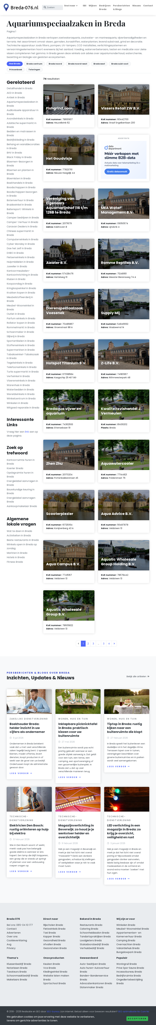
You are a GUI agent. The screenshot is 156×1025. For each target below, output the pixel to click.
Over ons (12, 936)
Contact (148, 5)
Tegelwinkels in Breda (19, 362)
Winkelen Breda (125, 925)
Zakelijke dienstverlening (29, 718)
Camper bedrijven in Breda (23, 217)
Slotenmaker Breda (91, 987)
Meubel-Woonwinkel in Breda (20, 307)
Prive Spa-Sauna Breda (130, 968)
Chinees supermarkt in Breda (20, 233)
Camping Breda (125, 940)
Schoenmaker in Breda (20, 332)
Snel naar (69, 5)
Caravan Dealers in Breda (22, 226)
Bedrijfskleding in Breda (20, 140)
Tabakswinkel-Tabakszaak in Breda (23, 356)
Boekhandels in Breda (19, 183)
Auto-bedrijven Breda (93, 964)
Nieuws (136, 5)
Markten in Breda (17, 553)
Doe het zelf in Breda (19, 248)
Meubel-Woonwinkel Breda (132, 929)
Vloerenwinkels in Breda (21, 380)
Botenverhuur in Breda (20, 200)
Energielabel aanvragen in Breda (22, 483)
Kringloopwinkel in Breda (21, 288)
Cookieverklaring (17, 940)
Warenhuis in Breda (18, 385)
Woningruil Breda (126, 964)
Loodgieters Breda (91, 940)
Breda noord (55, 63)
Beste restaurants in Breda (23, 540)
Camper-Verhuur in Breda (22, 222)
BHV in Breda (14, 152)
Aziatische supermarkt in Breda (21, 125)
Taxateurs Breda (17, 971)
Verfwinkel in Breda (18, 376)
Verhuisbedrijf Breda (92, 948)
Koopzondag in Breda (19, 283)
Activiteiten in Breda (19, 535)
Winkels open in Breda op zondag (22, 546)
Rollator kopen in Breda (21, 323)
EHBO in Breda (15, 253)
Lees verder (19, 773)
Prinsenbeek (15, 69)
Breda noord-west (77, 63)
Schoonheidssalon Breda (94, 932)
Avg (9, 944)
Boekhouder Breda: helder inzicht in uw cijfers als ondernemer (27, 728)
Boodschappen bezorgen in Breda (22, 194)
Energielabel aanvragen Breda (21, 500)
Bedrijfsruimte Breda (128, 975)
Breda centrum (34, 63)
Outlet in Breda (16, 314)
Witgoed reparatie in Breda (23, 407)
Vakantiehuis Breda (127, 948)
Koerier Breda (15, 468)
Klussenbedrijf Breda (19, 964)
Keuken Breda (51, 964)
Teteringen (34, 69)
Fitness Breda (15, 562)
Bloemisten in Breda (18, 178)
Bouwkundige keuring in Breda (20, 491)
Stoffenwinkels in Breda (21, 345)
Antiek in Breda (16, 97)
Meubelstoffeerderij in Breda (20, 299)
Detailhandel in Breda (19, 88)
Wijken (93, 5)
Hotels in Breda (16, 557)
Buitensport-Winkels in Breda (20, 211)
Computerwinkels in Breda (22, 239)
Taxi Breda (49, 932)
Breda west (99, 63)
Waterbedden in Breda (20, 389)
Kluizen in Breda (16, 279)
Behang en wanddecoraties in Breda (23, 146)
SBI (84, 5)
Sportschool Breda (54, 983)
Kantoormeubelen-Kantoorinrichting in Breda (22, 272)
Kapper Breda (51, 936)
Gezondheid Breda (54, 940)
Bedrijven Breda (105, 7)
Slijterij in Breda (16, 336)
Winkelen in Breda (17, 403)
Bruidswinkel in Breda (19, 204)
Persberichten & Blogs (121, 7)
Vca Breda (49, 968)
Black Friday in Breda (19, 157)
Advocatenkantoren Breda (96, 983)
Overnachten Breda (128, 944)
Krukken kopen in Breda (21, 292)
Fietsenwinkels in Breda (20, 257)
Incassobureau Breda (129, 971)
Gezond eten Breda (55, 948)
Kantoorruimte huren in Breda (21, 462)
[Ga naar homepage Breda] (20, 7)
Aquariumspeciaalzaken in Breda (22, 104)
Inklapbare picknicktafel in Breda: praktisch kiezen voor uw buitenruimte (77, 730)
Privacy (11, 948)
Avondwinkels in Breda (20, 118)
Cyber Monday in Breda (21, 244)
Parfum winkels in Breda (21, 318)
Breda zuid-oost (119, 63)
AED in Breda (14, 93)
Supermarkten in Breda (21, 350)
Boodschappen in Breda (21, 187)
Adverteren (14, 932)
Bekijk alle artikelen (136, 676)
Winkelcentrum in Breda (21, 398)
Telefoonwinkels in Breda (21, 367)
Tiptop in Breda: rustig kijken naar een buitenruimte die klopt (124, 728)
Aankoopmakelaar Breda (22, 506)
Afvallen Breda (52, 944)
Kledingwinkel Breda (55, 971)
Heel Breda (14, 63)
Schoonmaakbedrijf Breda (22, 975)
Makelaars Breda (17, 979)
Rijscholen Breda (53, 925)
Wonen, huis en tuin (73, 718)
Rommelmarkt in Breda (21, 327)
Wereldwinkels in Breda (20, 394)
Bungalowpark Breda (128, 952)
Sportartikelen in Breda (20, 341)
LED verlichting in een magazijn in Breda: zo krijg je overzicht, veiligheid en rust (124, 831)
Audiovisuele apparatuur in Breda (22, 112)
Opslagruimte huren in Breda (20, 474)
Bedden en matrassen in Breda (21, 133)
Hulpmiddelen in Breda (20, 262)
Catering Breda (89, 929)
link (27, 431)
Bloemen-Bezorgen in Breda (20, 163)
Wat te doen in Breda (19, 531)
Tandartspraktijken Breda (95, 936)
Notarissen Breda (17, 968)
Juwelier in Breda (17, 266)
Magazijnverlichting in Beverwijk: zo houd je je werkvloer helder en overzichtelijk (76, 831)
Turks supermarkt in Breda (23, 371)
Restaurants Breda (91, 925)
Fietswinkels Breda (54, 929)
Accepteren (137, 1018)
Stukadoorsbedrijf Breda (94, 944)
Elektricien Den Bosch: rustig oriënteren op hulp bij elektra (29, 829)
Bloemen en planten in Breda (20, 172)
